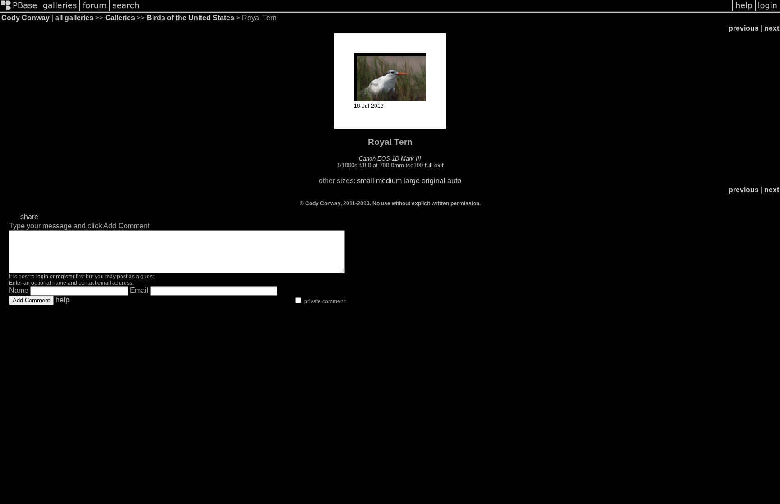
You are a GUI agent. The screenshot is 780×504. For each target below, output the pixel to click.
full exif (434, 165)
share (29, 217)
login (42, 276)
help (63, 300)
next (771, 28)
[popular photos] (437, 10)
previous (744, 28)
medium (389, 181)
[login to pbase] (768, 10)
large (412, 181)
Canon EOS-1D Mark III (390, 158)
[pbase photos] (20, 10)
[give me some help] (744, 10)
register (65, 276)
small (365, 181)
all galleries (74, 18)
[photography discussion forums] (95, 10)
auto (454, 181)
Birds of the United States (190, 18)
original (434, 181)
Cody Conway (25, 18)
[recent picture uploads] (60, 10)
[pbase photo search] (126, 10)
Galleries (120, 18)
